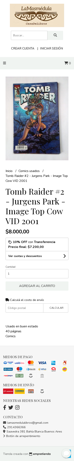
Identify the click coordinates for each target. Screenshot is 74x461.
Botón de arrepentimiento (22, 436)
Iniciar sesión (51, 48)
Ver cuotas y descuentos (25, 256)
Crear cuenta (22, 48)
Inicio (9, 171)
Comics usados (29, 171)
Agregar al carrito (37, 286)
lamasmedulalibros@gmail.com (27, 423)
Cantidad (10, 266)
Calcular (57, 308)
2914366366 (16, 427)
